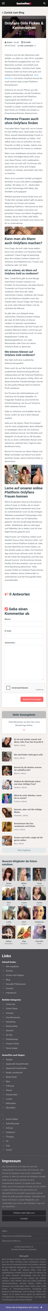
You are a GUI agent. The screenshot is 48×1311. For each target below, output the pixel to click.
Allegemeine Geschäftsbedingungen (17, 1236)
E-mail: (8, 631)
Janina (39, 902)
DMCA (4, 1231)
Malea (24, 883)
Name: (8, 619)
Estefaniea (39, 922)
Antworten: (10, 642)
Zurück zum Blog (13, 12)
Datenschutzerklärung (11, 1241)
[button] (24, 742)
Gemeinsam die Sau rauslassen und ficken (24, 824)
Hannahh (39, 941)
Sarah (8, 883)
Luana (24, 902)
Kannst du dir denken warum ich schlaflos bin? (28, 768)
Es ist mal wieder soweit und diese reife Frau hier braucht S (28, 740)
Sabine (8, 941)
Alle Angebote (24, 850)
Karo (24, 922)
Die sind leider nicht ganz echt (28, 754)
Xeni (9, 902)
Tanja (39, 883)
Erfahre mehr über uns (24, 1213)
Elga (24, 941)
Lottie (8, 922)
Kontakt (24, 1218)
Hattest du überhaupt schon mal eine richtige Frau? (27, 782)
